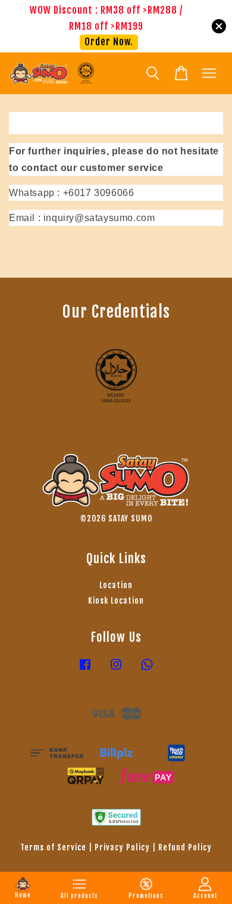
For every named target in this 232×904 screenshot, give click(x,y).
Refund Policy (185, 847)
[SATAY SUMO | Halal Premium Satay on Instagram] (116, 669)
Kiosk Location (116, 600)
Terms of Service (53, 847)
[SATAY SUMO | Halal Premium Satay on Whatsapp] (147, 669)
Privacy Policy (122, 847)
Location (116, 585)
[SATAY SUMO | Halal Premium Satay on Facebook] (85, 669)
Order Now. (108, 42)
